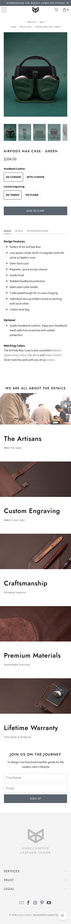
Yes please (31, 195)
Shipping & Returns (37, 230)
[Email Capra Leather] (22, 903)
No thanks (12, 195)
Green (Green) (53, 355)
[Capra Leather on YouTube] (49, 903)
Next (42, 22)
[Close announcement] (67, 3)
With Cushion (35, 177)
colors (50, 360)
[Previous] (7, 75)
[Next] (64, 75)
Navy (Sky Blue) (29, 355)
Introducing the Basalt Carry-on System (35, 3)
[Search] (56, 10)
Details (19, 230)
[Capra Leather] (35, 10)
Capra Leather (24, 915)
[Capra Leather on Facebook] (28, 903)
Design (7, 230)
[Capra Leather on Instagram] (35, 903)
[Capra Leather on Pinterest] (42, 903)
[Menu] (1, 10)
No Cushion (13, 177)
